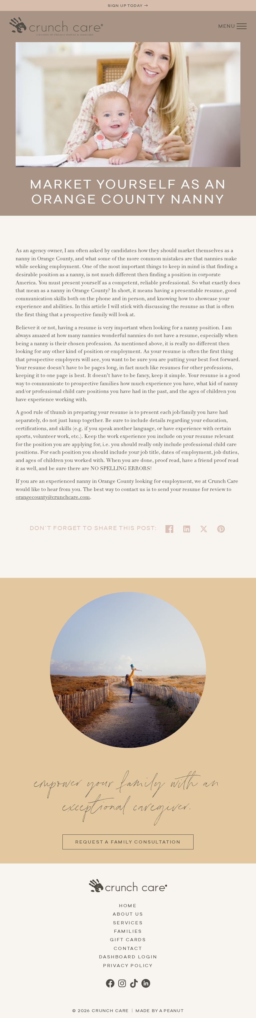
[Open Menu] (242, 26)
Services (128, 923)
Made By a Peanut (159, 1010)
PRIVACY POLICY (128, 965)
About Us (128, 914)
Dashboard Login (128, 957)
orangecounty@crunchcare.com (53, 497)
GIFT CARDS (128, 939)
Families (128, 931)
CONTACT (128, 948)
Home (128, 905)
